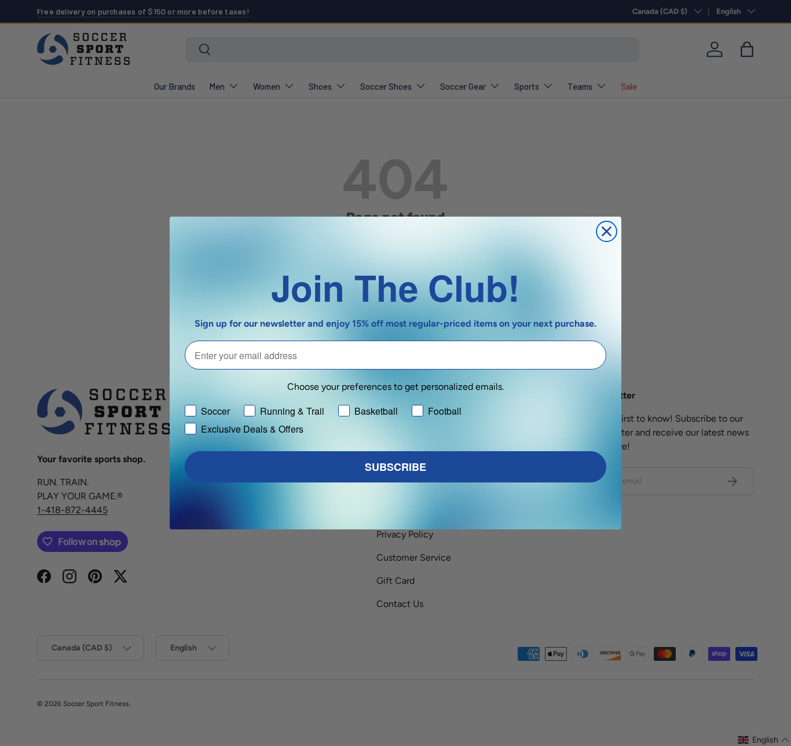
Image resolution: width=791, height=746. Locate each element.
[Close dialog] (606, 231)
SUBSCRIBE (395, 466)
